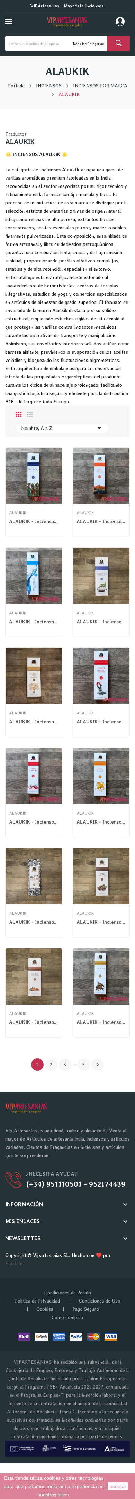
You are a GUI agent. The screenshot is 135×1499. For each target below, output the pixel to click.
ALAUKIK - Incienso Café (101, 922)
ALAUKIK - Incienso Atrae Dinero (101, 822)
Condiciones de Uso (99, 1300)
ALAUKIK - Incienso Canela (33, 1022)
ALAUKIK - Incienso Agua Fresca (33, 621)
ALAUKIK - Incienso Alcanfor (101, 621)
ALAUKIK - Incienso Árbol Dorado (33, 721)
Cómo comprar (68, 1317)
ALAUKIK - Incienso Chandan (101, 1022)
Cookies (44, 1309)
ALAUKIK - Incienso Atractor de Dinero (101, 721)
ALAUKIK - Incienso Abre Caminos (101, 521)
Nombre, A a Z (62, 428)
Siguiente (97, 1064)
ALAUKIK (17, 513)
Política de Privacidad (37, 1300)
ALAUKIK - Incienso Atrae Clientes (33, 822)
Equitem (13, 1263)
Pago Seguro (85, 1309)
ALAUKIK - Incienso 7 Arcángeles (33, 521)
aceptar (118, 1486)
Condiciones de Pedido (67, 1292)
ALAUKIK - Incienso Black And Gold (33, 922)
